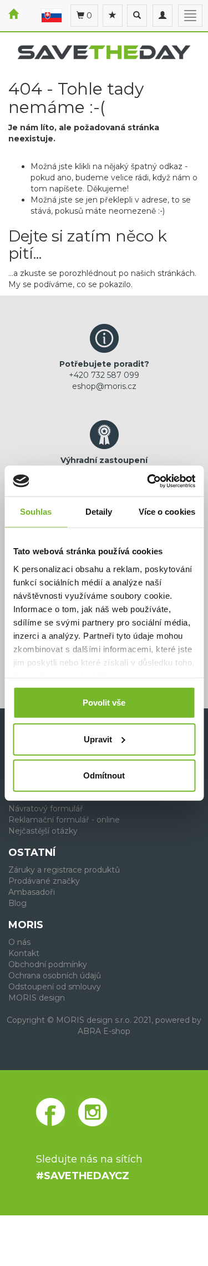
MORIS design (36, 998)
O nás (19, 942)
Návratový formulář (45, 809)
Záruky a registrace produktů (64, 870)
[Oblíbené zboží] (113, 15)
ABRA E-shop (104, 1031)
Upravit (98, 738)
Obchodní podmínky (47, 964)
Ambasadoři (31, 892)
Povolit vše (104, 702)
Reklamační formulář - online (64, 820)
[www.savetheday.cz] (51, 15)
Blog (17, 903)
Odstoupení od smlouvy (54, 987)
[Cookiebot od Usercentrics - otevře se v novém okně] (148, 481)
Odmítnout (104, 775)
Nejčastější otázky (43, 831)
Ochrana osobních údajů (54, 976)
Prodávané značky (44, 881)
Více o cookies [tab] (167, 511)
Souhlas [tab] (36, 511)
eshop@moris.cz (104, 386)
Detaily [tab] (99, 511)
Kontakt (23, 953)
